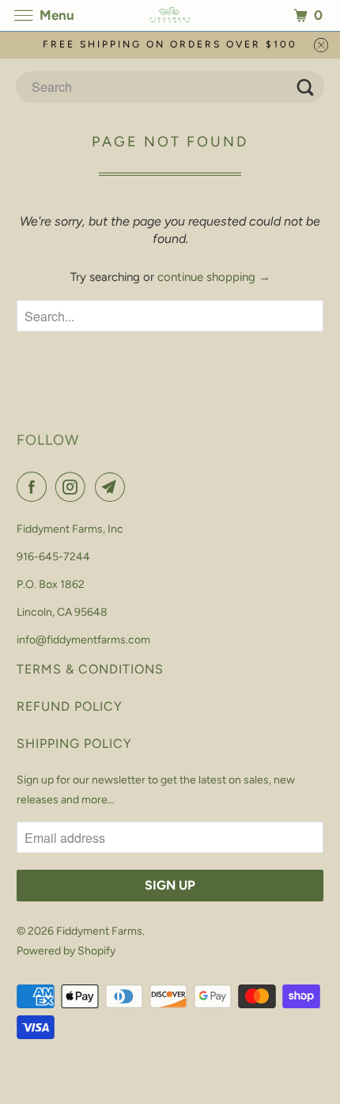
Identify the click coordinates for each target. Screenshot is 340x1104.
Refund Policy (70, 706)
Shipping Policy (74, 743)
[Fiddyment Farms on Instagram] (73, 487)
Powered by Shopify (66, 951)
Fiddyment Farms (99, 931)
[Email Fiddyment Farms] (113, 487)
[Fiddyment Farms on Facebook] (35, 487)
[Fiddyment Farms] (170, 15)
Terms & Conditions (90, 669)
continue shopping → (213, 277)
